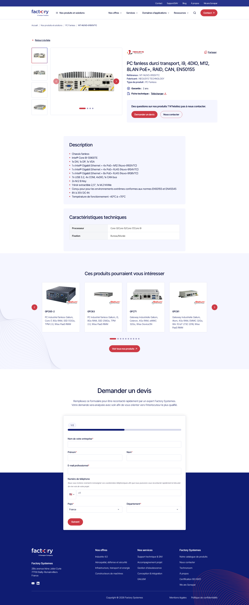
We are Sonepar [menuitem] (210, 3)
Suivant (75, 521)
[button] (39, 55)
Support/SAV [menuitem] (172, 3)
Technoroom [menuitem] (186, 567)
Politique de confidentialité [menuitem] (204, 597)
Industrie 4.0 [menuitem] (101, 556)
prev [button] (56, 81)
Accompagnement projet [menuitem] (149, 562)
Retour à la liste (42, 40)
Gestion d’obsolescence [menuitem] (149, 567)
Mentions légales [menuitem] (178, 597)
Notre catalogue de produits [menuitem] (193, 556)
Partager (212, 52)
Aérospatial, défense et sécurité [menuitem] (111, 562)
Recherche (194, 12)
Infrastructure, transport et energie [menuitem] (112, 567)
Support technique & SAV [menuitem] (150, 556)
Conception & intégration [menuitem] (149, 573)
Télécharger (157, 93)
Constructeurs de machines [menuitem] (109, 573)
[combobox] (95, 509)
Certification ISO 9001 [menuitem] (190, 579)
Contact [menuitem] (158, 3)
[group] (61, 307)
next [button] (116, 81)
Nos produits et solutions (72, 12)
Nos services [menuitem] (144, 550)
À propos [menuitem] (195, 3)
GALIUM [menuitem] (141, 579)
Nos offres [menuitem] (101, 550)
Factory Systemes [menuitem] (190, 550)
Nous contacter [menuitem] (187, 562)
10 (138, 339)
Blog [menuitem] (184, 3)
